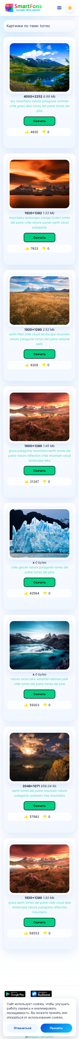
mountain (63, 334)
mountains (23, 101)
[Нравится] (27, 132)
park (39, 344)
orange (46, 217)
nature (36, 101)
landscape (32, 217)
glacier (23, 567)
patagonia (49, 101)
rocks (25, 679)
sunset (47, 222)
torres (37, 106)
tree (46, 795)
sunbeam (36, 795)
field (21, 334)
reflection (34, 455)
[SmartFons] (23, 8)
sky (12, 101)
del (44, 106)
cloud (65, 222)
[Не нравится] (44, 132)
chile (13, 106)
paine (51, 106)
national (64, 339)
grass (21, 106)
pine (39, 111)
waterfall (42, 679)
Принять (56, 1028)
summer (63, 101)
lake (29, 106)
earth (56, 222)
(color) (56, 217)
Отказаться (22, 1028)
